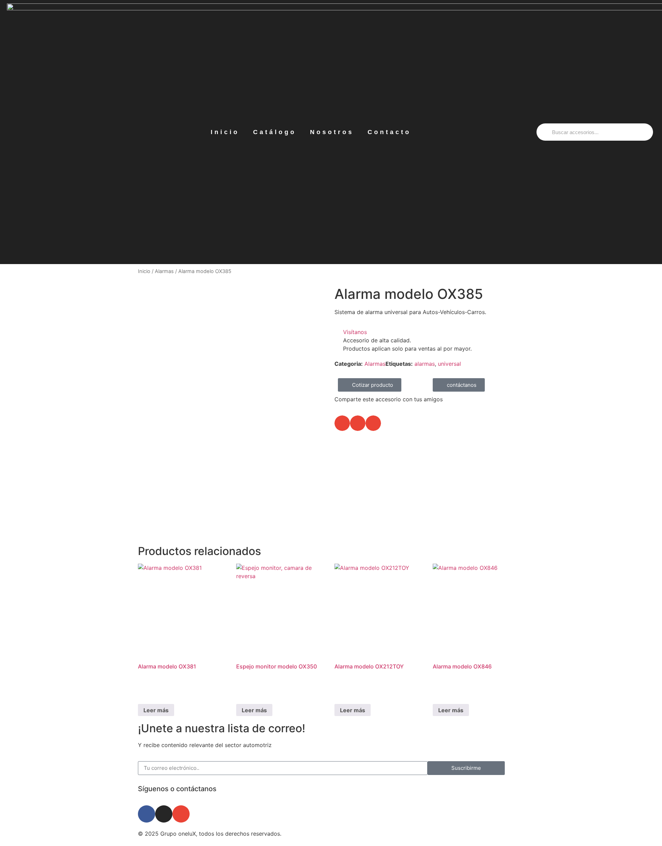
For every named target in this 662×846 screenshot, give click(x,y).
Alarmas (164, 271)
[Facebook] (146, 814)
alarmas (424, 363)
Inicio (225, 132)
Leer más (156, 710)
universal (449, 363)
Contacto (389, 132)
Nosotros (332, 132)
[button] (342, 423)
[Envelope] (181, 814)
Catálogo (274, 132)
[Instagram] (163, 814)
